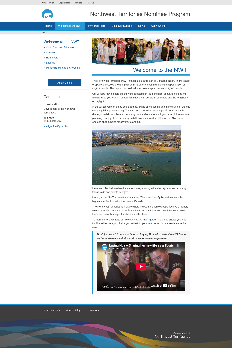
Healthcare (52, 57)
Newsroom (93, 310)
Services (78, 2)
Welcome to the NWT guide (140, 219)
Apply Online (158, 25)
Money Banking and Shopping (63, 67)
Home (48, 25)
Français (90, 2)
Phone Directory (51, 310)
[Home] (49, 13)
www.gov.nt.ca (48, 2)
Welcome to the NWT (70, 25)
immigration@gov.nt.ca (56, 126)
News (141, 25)
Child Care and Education (60, 47)
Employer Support (122, 25)
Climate (50, 52)
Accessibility (73, 310)
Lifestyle (50, 62)
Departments (64, 2)
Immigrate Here (96, 25)
